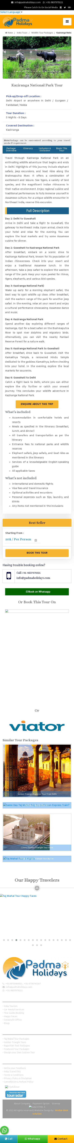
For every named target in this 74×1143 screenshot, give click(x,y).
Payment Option (41, 1103)
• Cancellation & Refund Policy (18, 1082)
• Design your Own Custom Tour (19, 1052)
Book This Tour (61, 149)
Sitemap (56, 1103)
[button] (4, 940)
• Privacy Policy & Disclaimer (17, 1078)
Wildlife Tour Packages (42, 33)
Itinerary (28, 148)
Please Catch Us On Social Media (41, 7)
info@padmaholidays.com (33, 578)
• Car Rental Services (13, 1009)
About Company (22, 1103)
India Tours (22, 33)
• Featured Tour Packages (16, 1049)
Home (10, 33)
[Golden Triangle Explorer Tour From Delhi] (37, 770)
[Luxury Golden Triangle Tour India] (26, 832)
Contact (62, 1139)
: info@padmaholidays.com (27, 2)
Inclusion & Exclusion (45, 149)
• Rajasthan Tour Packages (16, 1046)
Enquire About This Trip (37, 404)
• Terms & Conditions (13, 1075)
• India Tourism (10, 1006)
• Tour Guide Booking (13, 1013)
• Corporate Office (12, 1020)
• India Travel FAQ (12, 1071)
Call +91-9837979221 (28, 572)
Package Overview (11, 149)
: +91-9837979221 (54, 2)
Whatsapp (33, 1139)
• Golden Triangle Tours (14, 1042)
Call (9, 1139)
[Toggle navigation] (67, 21)
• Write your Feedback (14, 1068)
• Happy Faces (10, 1016)
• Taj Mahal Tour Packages (16, 1039)
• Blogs (6, 1023)
